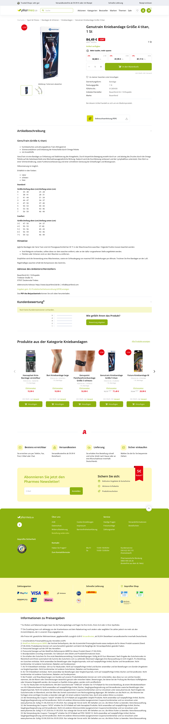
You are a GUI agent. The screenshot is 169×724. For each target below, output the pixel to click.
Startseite (21, 20)
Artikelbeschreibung (31, 131)
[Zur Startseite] (27, 10)
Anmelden (76, 491)
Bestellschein (134, 525)
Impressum (81, 525)
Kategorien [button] (92, 10)
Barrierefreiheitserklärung (87, 529)
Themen (122, 10)
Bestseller (103, 10)
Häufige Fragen (109, 522)
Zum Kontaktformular (61, 552)
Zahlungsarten (109, 529)
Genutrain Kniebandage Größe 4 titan (90, 20)
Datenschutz (57, 525)
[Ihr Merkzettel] (137, 10)
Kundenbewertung (30, 302)
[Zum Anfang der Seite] (149, 508)
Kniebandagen (67, 20)
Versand (36, 399)
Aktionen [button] (82, 10)
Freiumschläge (109, 525)
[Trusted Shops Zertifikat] (21, 548)
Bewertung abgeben (97, 322)
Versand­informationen (137, 522)
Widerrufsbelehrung (60, 529)
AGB (53, 522)
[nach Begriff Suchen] (42, 10)
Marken (113, 10)
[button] (154, 371)
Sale (130, 10)
